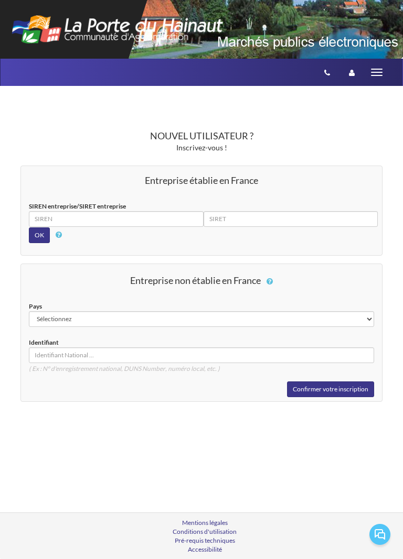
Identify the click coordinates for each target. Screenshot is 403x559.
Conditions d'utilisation (205, 531)
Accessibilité (205, 549)
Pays (35, 306)
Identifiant (44, 342)
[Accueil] (117, 26)
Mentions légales (205, 523)
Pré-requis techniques (205, 540)
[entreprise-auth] (352, 72)
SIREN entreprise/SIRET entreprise (77, 206)
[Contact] (327, 72)
